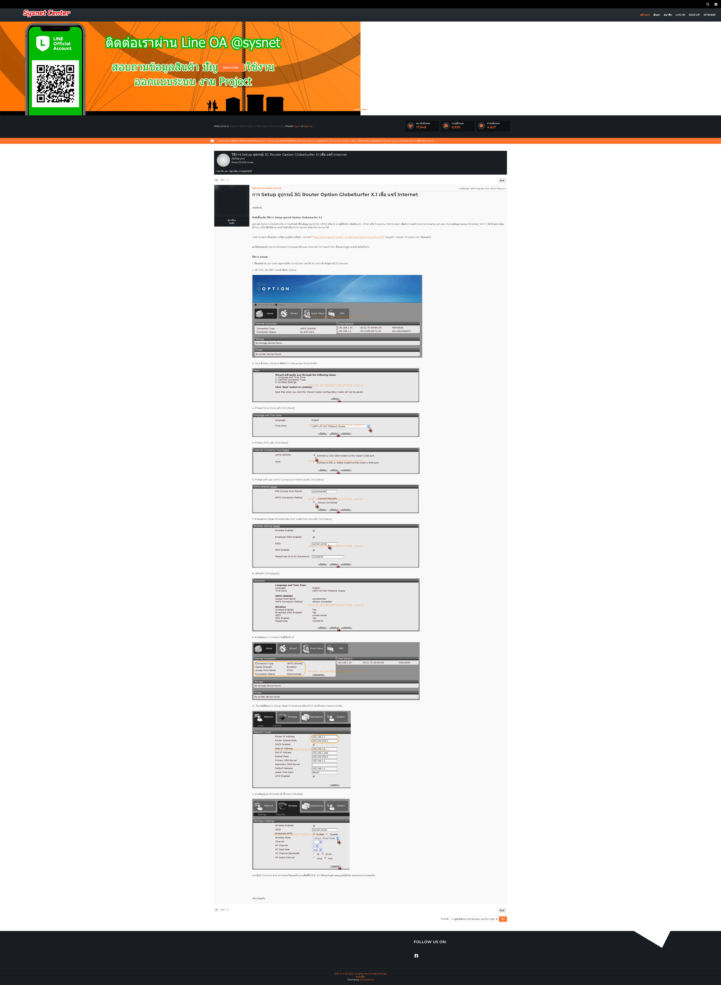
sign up (308, 126)
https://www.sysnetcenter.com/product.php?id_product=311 (348, 237)
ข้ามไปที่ (444, 919)
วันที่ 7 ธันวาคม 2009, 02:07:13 (266, 188)
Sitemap (381, 973)
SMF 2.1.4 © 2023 (343, 973)
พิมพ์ (502, 180)
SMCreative (367, 979)
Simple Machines (364, 973)
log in (297, 126)
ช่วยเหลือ (360, 976)
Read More (230, 67)
